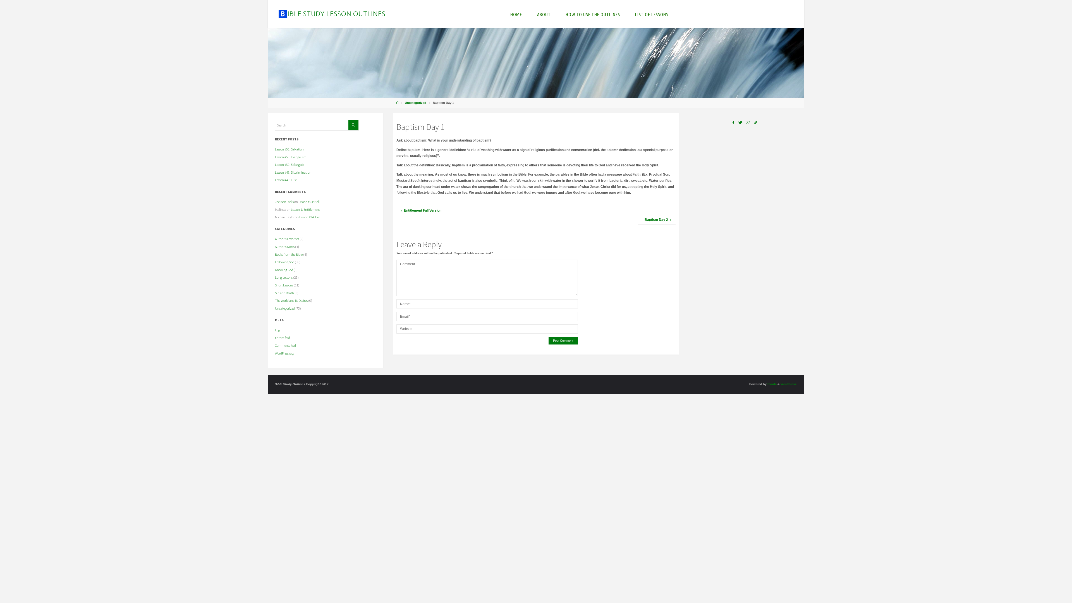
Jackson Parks (284, 202)
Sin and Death (284, 293)
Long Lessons (284, 277)
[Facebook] (733, 122)
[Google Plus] (748, 122)
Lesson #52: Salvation (289, 149)
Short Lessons (284, 285)
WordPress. (789, 384)
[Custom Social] (755, 122)
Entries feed (282, 338)
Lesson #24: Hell (309, 202)
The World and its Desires (291, 300)
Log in (279, 330)
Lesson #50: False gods (289, 164)
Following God (284, 262)
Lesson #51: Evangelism (291, 157)
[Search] (353, 125)
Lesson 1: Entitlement (305, 209)
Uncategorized (415, 102)
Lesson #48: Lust (286, 180)
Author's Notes (285, 247)
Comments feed (285, 345)
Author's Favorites (287, 239)
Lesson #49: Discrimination (293, 172)
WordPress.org (284, 353)
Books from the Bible (289, 254)
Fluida (772, 384)
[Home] (397, 102)
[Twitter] (740, 122)
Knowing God (284, 270)
